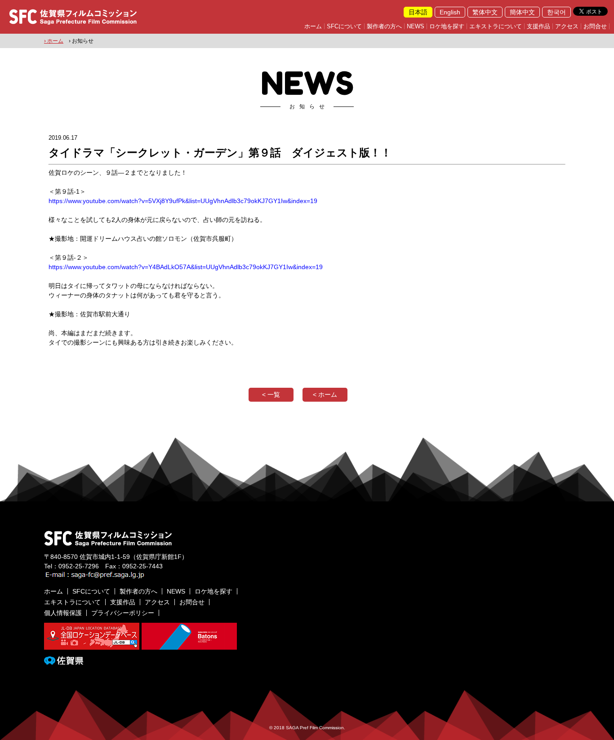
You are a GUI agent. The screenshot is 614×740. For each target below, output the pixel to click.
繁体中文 (485, 12)
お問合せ (595, 26)
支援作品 (538, 26)
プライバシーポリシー (122, 613)
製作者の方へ (384, 26)
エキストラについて (495, 26)
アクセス (566, 26)
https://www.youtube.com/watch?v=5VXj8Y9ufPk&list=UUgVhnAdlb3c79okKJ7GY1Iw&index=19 (183, 200)
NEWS (415, 26)
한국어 (556, 12)
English (450, 12)
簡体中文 (522, 12)
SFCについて (344, 26)
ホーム (313, 26)
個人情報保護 (63, 613)
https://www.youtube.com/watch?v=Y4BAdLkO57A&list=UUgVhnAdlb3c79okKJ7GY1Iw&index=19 (186, 266)
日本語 (418, 12)
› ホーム (53, 41)
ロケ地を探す (446, 26)
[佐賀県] (63, 661)
